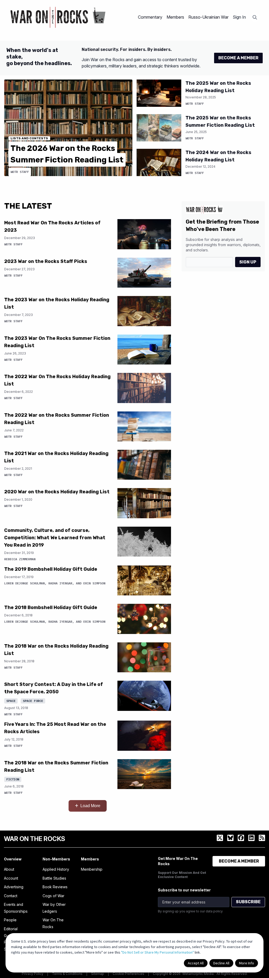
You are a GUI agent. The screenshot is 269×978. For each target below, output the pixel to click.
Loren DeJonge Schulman (24, 583)
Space (10, 701)
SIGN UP (247, 262)
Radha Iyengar (60, 583)
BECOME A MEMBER (238, 57)
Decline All (221, 963)
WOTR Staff (20, 172)
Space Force (33, 701)
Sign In (239, 17)
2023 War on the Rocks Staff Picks (45, 261)
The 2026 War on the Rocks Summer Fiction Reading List (67, 154)
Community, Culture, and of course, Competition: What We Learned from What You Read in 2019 (54, 537)
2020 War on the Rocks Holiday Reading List (57, 492)
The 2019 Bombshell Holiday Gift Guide (50, 569)
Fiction (12, 779)
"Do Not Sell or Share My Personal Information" (157, 952)
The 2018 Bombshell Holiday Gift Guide (50, 607)
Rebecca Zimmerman (19, 559)
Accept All (196, 963)
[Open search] (255, 17)
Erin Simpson (94, 583)
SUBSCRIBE (248, 901)
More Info (246, 963)
